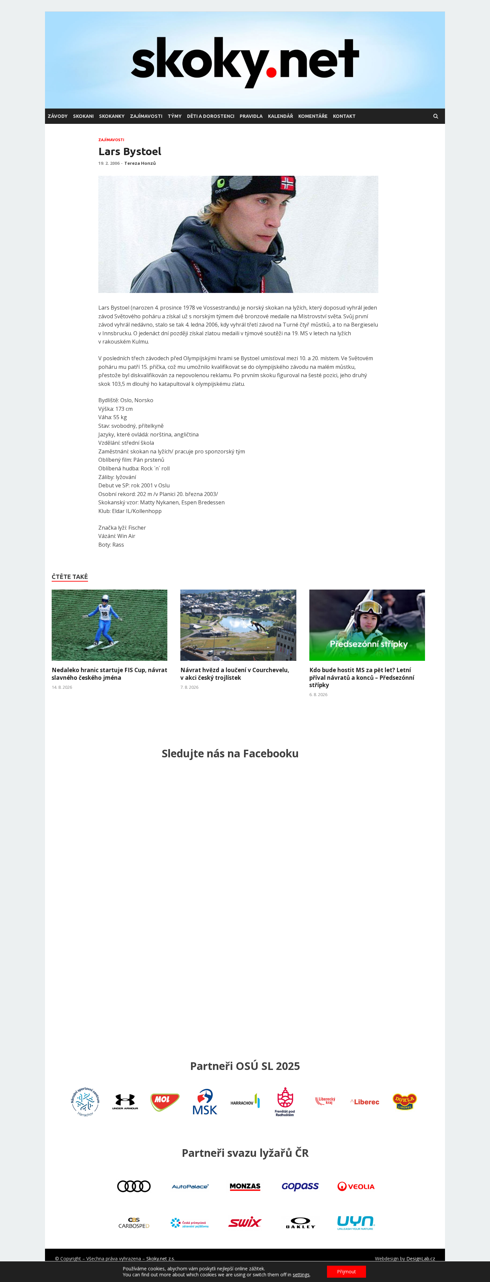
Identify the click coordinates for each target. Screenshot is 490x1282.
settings (301, 1275)
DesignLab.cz (420, 1258)
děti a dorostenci (210, 116)
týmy (175, 116)
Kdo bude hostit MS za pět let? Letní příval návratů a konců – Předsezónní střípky (361, 677)
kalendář (280, 116)
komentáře (313, 116)
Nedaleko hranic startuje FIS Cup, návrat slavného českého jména (109, 673)
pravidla (251, 116)
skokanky (112, 116)
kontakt (344, 116)
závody (58, 116)
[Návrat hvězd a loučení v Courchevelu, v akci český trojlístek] (238, 662)
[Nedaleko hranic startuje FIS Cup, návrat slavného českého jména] (109, 662)
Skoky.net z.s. (160, 1258)
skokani (83, 116)
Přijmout (346, 1271)
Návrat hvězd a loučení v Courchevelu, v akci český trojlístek (234, 673)
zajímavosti (146, 116)
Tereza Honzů (140, 163)
